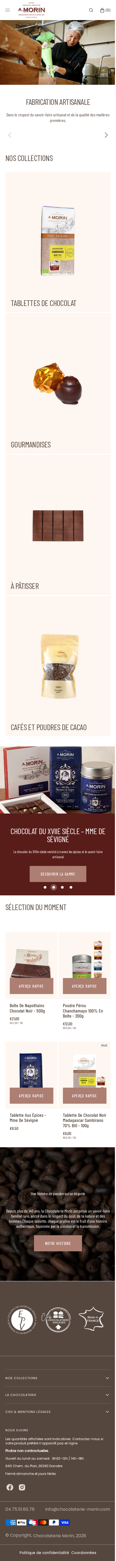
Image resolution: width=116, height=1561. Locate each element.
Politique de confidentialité (42, 1552)
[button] (87, 10)
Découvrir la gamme (58, 848)
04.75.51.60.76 (20, 1509)
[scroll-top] (99, 1549)
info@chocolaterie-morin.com (77, 1509)
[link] (30, 938)
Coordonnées (81, 1552)
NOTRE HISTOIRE (58, 1217)
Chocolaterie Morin (53, 1536)
